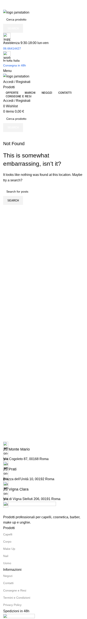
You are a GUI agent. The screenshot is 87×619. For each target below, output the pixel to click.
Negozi (7, 576)
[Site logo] (16, 12)
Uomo (7, 563)
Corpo (7, 541)
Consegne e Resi (14, 590)
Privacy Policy (12, 605)
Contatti (8, 583)
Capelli (7, 534)
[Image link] (29, 508)
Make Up (9, 548)
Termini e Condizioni (16, 597)
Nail (5, 556)
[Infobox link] (43, 447)
